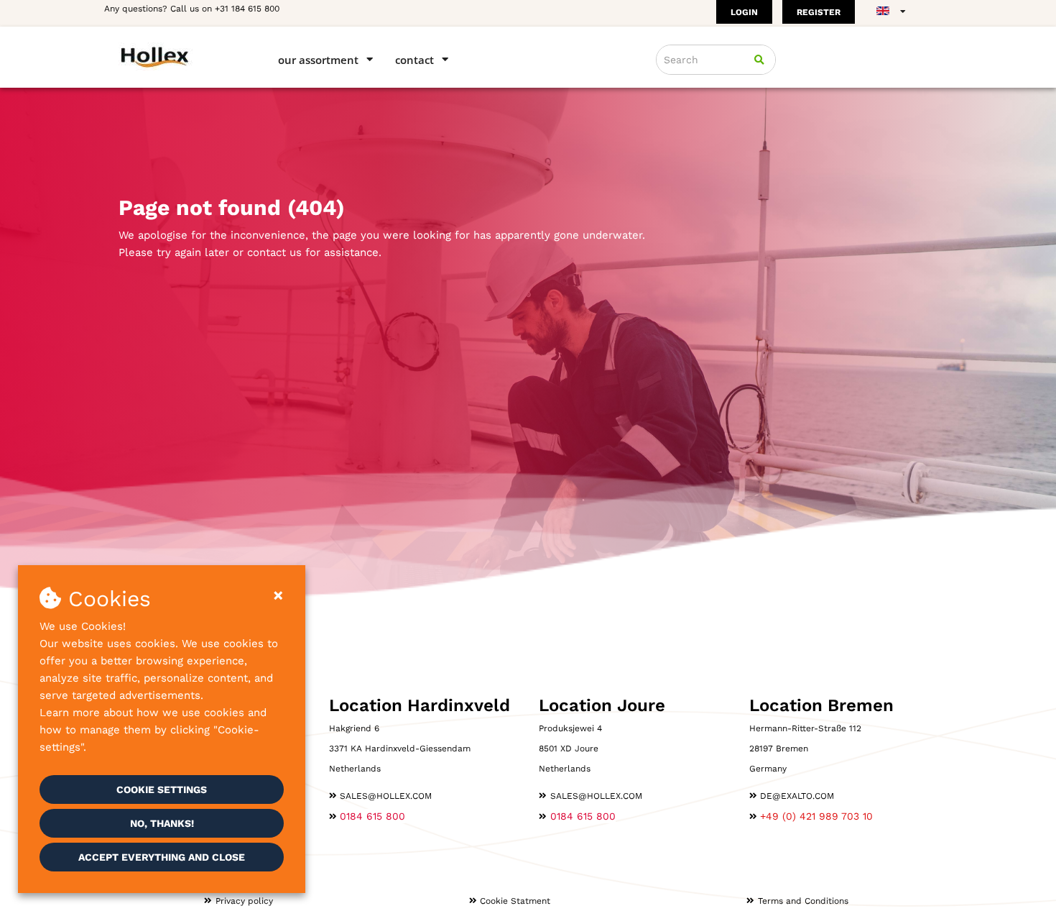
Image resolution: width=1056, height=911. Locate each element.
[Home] (178, 56)
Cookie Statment (515, 901)
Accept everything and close (161, 857)
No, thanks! (162, 823)
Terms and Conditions (803, 901)
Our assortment (318, 59)
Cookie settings (161, 789)
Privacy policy (244, 901)
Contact (414, 59)
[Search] (759, 59)
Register (818, 12)
